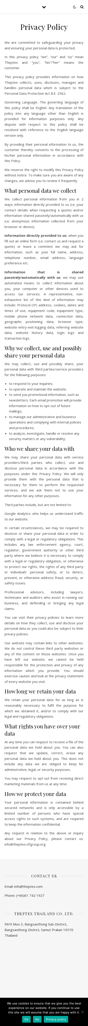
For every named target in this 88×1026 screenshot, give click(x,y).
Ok (26, 1019)
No (37, 1019)
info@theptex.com (28, 886)
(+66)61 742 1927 (30, 895)
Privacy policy (56, 1019)
